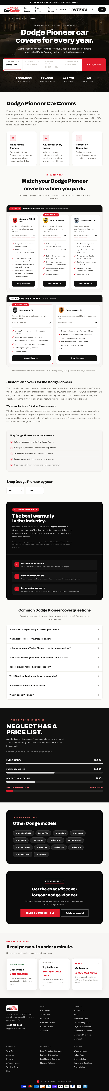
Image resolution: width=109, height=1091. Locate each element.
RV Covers (52, 9)
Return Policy (79, 1055)
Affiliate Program (13, 1063)
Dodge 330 (43, 833)
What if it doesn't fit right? (54, 694)
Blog (8, 1071)
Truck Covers (38, 9)
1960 (34, 490)
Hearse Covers (46, 1026)
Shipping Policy (80, 1059)
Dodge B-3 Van (23, 854)
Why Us (9, 1051)
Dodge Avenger (23, 847)
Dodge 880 (38, 840)
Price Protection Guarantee (51, 1051)
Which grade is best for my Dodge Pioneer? (54, 638)
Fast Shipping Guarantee (50, 1059)
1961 (15, 490)
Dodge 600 (21, 840)
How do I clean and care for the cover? (54, 685)
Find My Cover (94, 64)
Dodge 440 (78, 833)
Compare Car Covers (83, 1030)
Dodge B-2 (59, 847)
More (63, 9)
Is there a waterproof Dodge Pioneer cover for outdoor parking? (54, 648)
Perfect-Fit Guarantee (49, 1055)
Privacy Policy (79, 1067)
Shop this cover (24, 284)
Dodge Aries (55, 840)
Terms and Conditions (83, 1063)
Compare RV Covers (82, 1035)
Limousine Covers (47, 1022)
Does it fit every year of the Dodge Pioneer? (54, 666)
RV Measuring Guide (82, 1022)
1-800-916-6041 (14, 1025)
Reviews (9, 1059)
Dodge (25, 18)
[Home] (7, 18)
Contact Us (78, 1039)
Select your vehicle (40, 913)
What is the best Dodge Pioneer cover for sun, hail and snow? (54, 657)
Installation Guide (81, 1018)
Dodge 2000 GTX (23, 833)
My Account (79, 1010)
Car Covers (27, 9)
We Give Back (12, 1067)
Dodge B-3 (76, 847)
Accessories (45, 1030)
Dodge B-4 (41, 854)
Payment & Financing (82, 1026)
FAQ (75, 1014)
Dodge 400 (60, 833)
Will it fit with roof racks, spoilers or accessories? (54, 676)
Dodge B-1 (42, 847)
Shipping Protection (48, 1063)
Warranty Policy (80, 1051)
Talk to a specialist (75, 913)
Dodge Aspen (74, 840)
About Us (10, 1055)
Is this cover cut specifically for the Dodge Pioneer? (54, 629)
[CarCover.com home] (11, 9)
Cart (102, 9)
